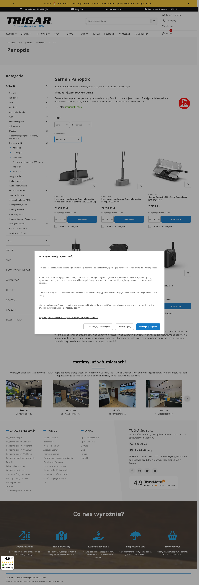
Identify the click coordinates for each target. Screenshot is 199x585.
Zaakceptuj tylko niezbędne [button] (98, 326)
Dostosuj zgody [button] (124, 326)
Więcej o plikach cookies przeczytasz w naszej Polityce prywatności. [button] (68, 317)
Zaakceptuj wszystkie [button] (148, 326)
